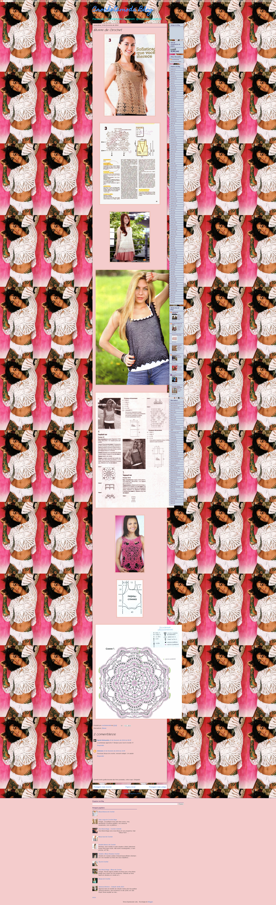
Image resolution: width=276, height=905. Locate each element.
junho (171, 73)
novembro (172, 78)
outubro (172, 69)
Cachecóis (172, 422)
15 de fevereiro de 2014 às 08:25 (120, 740)
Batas (171, 410)
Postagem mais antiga (157, 787)
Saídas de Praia (174, 486)
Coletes (172, 437)
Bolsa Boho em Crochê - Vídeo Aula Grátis (180, 317)
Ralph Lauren (173, 479)
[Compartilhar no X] (127, 725)
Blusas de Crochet (104, 879)
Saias (171, 484)
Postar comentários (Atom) (132, 793)
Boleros (172, 417)
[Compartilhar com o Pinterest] (130, 725)
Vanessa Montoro (174, 496)
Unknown (100, 751)
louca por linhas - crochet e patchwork (177, 387)
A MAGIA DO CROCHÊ (175, 313)
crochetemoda (175, 59)
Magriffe (172, 465)
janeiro (172, 90)
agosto (172, 71)
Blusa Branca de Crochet (106, 812)
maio (171, 83)
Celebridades (173, 432)
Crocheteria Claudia (177, 345)
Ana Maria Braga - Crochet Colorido (109, 829)
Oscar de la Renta (174, 475)
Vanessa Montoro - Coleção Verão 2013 (111, 887)
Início (94, 897)
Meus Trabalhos (174, 467)
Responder (100, 745)
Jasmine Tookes (174, 460)
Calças (172, 424)
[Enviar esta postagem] (121, 725)
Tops (171, 491)
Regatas (172, 482)
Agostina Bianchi (174, 403)
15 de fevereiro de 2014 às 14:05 (114, 751)
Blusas (104, 728)
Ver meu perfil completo (175, 61)
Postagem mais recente (103, 787)
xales (171, 503)
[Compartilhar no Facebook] (129, 725)
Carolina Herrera (174, 426)
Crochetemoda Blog (122, 10)
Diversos (172, 449)
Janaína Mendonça (174, 458)
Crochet (172, 439)
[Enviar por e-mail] (124, 725)
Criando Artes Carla (176, 335)
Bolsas (172, 419)
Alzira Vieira (173, 405)
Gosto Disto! (175, 365)
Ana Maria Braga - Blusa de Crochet (110, 869)
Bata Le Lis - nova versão (180, 390)
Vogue (171, 500)
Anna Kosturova (174, 407)
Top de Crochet (103, 862)
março (171, 85)
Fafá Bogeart (173, 451)
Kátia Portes (173, 463)
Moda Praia (173, 472)
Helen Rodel (173, 456)
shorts (171, 489)
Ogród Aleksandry (103, 740)
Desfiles (172, 444)
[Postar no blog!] (126, 725)
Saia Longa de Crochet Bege (107, 819)
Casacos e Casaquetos (175, 429)
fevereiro (172, 76)
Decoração (172, 442)
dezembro (172, 113)
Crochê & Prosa (176, 355)
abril (171, 106)
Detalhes (172, 446)
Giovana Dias (173, 453)
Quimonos (172, 477)
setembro (172, 97)
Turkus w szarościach (180, 378)
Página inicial (130, 787)
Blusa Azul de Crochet (105, 837)
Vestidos (172, 498)
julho (171, 99)
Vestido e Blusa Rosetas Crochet (108, 854)
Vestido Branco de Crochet (107, 844)
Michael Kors (173, 470)
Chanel (172, 435)
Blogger (150, 902)
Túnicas (172, 493)
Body (171, 414)
